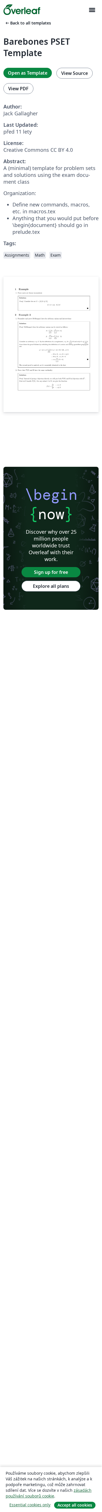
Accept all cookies (75, 1505)
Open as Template (27, 73)
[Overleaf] (21, 9)
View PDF (18, 88)
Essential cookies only (29, 1504)
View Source (74, 73)
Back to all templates (28, 23)
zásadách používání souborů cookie (49, 1493)
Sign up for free (51, 572)
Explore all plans (51, 586)
